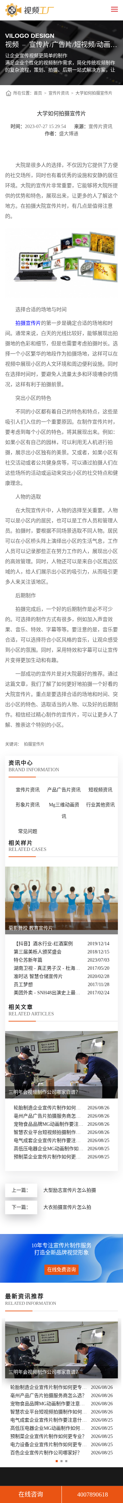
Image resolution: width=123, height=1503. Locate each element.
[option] (61, 1387)
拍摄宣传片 (28, 323)
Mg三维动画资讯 (64, 810)
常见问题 (27, 831)
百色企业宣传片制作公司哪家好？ (46, 1452)
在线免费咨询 (61, 1269)
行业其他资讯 (100, 804)
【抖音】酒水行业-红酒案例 (43, 943)
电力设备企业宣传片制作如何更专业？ (48, 1444)
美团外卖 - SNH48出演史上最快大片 (49, 992)
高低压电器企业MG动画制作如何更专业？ (49, 1148)
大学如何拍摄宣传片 (94, 93)
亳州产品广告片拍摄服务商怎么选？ (49, 1116)
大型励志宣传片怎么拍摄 (69, 1190)
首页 (38, 93)
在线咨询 (30, 1494)
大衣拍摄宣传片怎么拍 (67, 1207)
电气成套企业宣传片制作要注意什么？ (49, 1140)
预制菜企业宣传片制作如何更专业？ (49, 1156)
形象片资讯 (28, 804)
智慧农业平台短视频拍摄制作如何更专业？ (49, 1132)
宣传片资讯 (59, 93)
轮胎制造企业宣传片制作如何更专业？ (49, 1107)
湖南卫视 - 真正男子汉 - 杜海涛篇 (49, 968)
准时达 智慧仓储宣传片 (38, 976)
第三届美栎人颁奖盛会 (38, 951)
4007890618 (92, 1494)
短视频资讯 (100, 789)
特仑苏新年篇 (28, 960)
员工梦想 (23, 984)
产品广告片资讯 (64, 789)
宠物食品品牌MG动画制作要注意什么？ (49, 1124)
